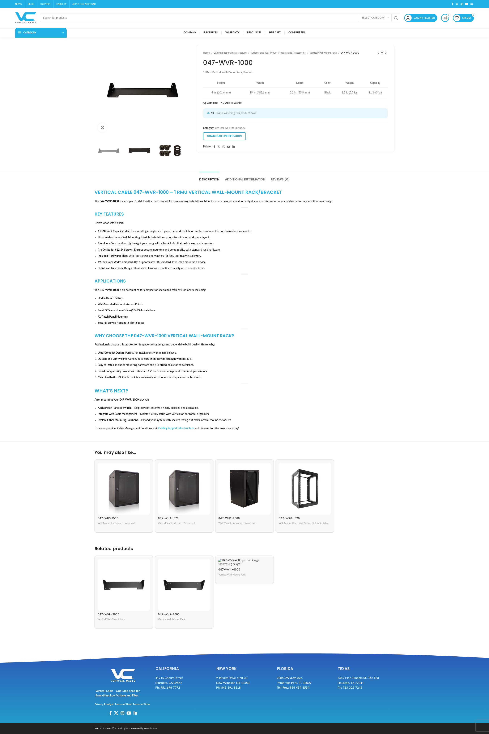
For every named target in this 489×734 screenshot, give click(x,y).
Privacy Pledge (104, 704)
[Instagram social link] (461, 4)
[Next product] (386, 53)
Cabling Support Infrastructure (230, 53)
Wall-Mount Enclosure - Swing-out (116, 523)
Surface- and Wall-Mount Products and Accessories (278, 53)
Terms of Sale (141, 704)
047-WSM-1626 (289, 518)
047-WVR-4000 (229, 569)
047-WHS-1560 (108, 518)
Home (206, 53)
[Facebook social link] (452, 4)
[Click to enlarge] (102, 127)
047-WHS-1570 (168, 518)
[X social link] (456, 4)
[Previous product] (378, 53)
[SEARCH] (396, 18)
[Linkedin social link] (471, 4)
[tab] (209, 177)
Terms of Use (123, 704)
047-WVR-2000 (108, 614)
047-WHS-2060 (229, 518)
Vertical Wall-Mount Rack (323, 53)
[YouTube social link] (466, 4)
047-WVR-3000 (169, 614)
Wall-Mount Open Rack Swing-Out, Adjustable (304, 523)
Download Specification (224, 136)
